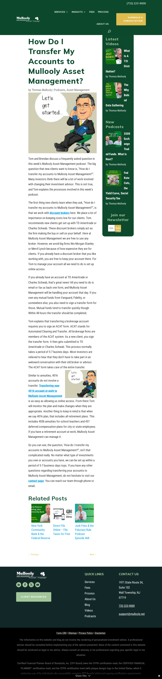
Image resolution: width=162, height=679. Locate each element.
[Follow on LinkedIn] (18, 584)
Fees (91, 11)
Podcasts (59, 90)
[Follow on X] (31, 584)
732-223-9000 (127, 606)
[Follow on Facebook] (25, 584)
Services (59, 11)
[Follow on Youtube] (37, 584)
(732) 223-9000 (136, 3)
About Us (103, 24)
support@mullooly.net (132, 614)
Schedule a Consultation (133, 19)
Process (103, 11)
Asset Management (78, 90)
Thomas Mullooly (42, 90)
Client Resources (34, 596)
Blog (87, 605)
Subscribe (118, 229)
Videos (89, 610)
